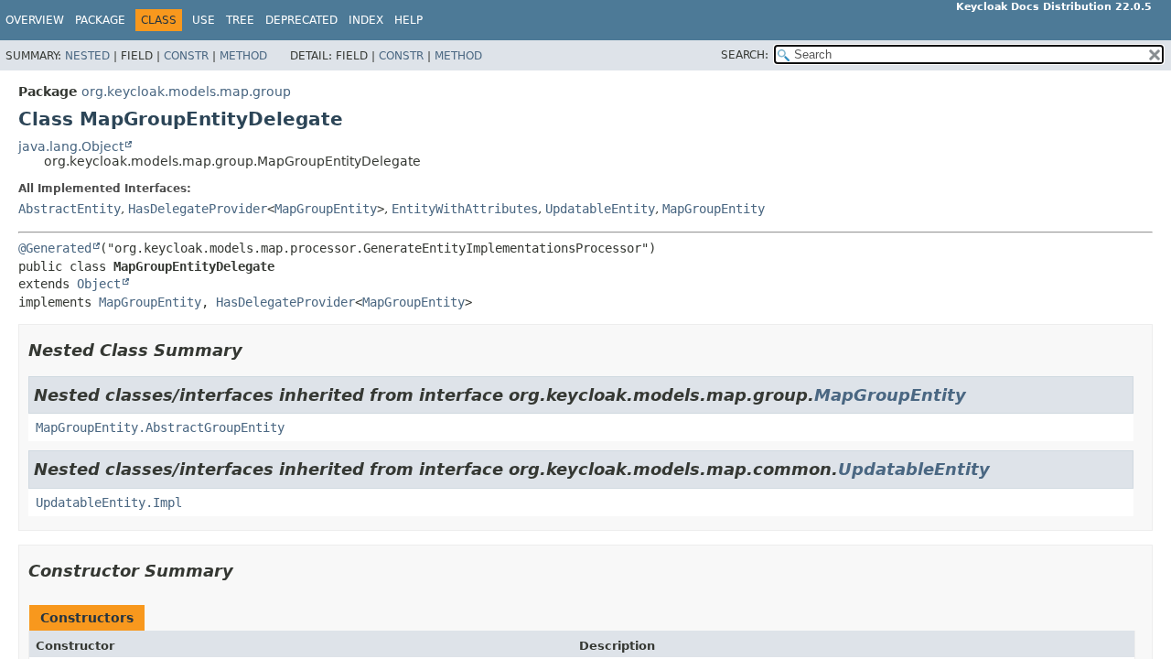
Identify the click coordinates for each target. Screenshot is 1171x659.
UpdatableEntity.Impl (109, 502)
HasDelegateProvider (197, 208)
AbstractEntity (69, 208)
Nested (87, 55)
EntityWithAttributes (465, 208)
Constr (186, 55)
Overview (34, 20)
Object (99, 283)
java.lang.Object (71, 146)
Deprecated (301, 20)
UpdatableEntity (600, 208)
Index (366, 20)
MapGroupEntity (325, 208)
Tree (240, 20)
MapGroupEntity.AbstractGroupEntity (160, 427)
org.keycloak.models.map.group (186, 91)
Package (100, 20)
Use (203, 20)
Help (408, 20)
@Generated (54, 248)
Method (243, 55)
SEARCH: (744, 55)
